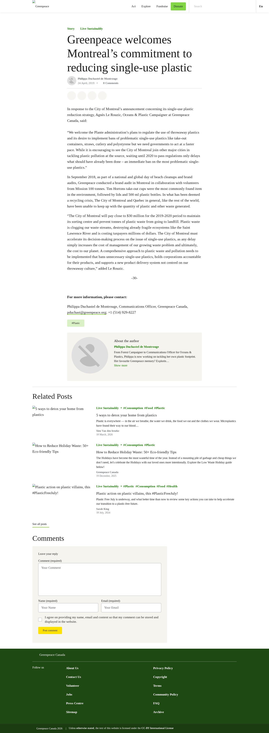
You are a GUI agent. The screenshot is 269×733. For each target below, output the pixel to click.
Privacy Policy (163, 668)
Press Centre (74, 703)
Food (149, 408)
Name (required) (47, 600)
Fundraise (162, 6)
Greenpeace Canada (107, 472)
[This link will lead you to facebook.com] (34, 676)
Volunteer (72, 685)
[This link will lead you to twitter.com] (42, 676)
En (264, 6)
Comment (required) (50, 560)
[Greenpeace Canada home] (39, 6)
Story (71, 28)
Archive (158, 712)
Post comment (50, 630)
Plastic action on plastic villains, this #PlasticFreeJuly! (137, 493)
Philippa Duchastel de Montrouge (97, 78)
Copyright (160, 677)
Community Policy (165, 694)
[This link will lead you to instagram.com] (56, 676)
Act (133, 6)
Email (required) (110, 600)
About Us (72, 668)
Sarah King (102, 509)
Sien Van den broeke (107, 431)
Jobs (69, 694)
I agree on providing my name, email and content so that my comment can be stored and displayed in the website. (101, 619)
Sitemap (71, 712)
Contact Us (73, 677)
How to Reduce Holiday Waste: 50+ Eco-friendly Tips (136, 452)
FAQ (156, 703)
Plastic (160, 408)
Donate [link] (178, 6)
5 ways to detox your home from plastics (126, 415)
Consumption (134, 408)
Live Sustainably (91, 28)
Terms (157, 685)
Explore (146, 6)
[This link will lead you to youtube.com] (49, 676)
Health (172, 486)
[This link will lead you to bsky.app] (64, 676)
